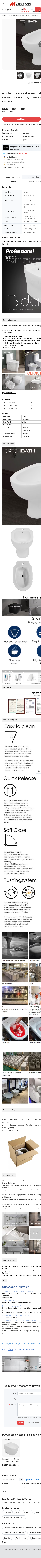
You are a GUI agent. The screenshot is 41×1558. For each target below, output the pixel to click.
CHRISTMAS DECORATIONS (31, 1484)
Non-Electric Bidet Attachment (14, 1517)
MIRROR (5, 1484)
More (4, 1542)
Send (21, 1423)
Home (4, 15)
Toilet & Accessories (32, 15)
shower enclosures (8, 1488)
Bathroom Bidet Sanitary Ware (14, 1533)
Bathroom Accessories (29, 1488)
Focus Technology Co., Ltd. (28, 1549)
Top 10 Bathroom (21, 1538)
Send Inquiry (22, 119)
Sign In (5, 167)
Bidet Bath (7, 1538)
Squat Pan (27, 1512)
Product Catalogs (33, 1479)
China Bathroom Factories (13, 1528)
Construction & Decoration (16, 15)
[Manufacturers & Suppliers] (20, 4)
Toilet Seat (7, 1512)
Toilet (4, 1492)
